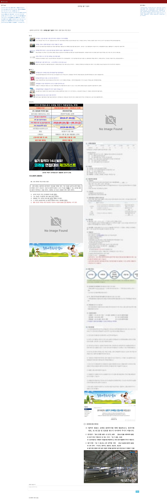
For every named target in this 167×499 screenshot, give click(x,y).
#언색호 (144, 15)
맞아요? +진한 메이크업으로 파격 (12, 20)
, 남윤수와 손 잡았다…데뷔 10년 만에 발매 (13, 15)
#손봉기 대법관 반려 (154, 14)
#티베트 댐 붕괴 (144, 7)
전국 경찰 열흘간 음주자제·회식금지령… (13, 9)
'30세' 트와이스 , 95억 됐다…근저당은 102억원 (15, 17)
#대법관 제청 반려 (147, 11)
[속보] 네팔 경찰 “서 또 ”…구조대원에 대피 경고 (14, 22)
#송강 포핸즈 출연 (160, 9)
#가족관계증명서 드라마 (153, 10)
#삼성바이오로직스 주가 (157, 11)
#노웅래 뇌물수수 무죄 (151, 12)
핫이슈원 (5, 1)
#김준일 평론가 (152, 9)
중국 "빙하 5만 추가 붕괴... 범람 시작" (10, 11)
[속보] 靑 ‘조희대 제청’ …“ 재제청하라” (13, 7)
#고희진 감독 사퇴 (152, 7)
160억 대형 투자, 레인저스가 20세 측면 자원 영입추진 (13, 12)
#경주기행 (159, 7)
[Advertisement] (83, 18)
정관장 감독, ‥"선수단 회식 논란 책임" (12, 14)
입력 (137, 491)
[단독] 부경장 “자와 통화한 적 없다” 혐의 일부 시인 (13, 19)
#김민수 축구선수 (160, 12)
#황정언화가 (146, 14)
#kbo (147, 9)
